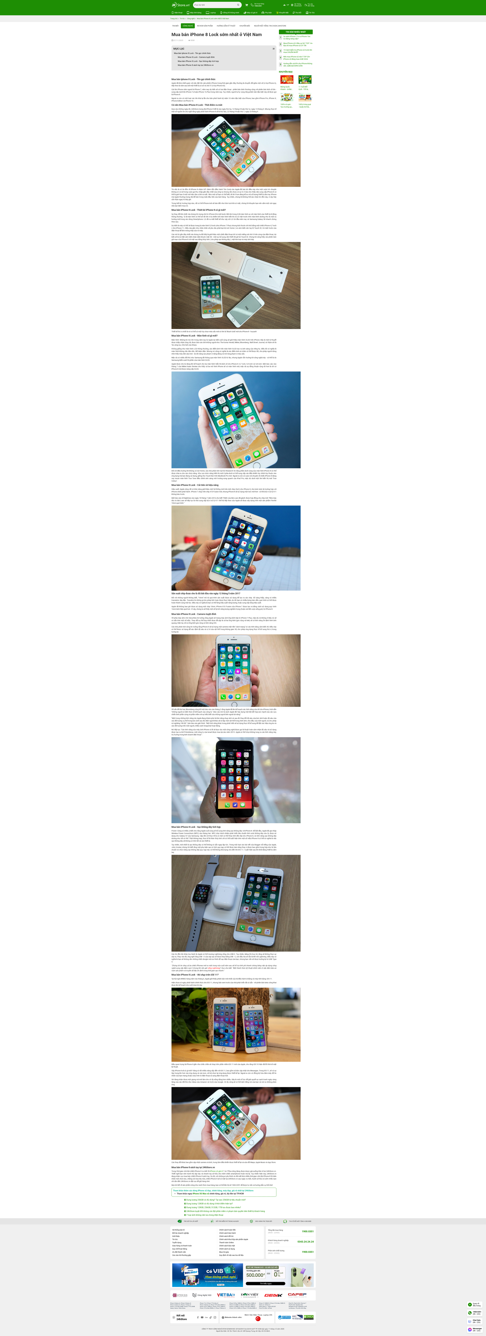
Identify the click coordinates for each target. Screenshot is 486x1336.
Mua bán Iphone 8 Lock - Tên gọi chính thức (192, 53)
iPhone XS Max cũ (201, 1193)
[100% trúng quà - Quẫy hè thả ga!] (305, 97)
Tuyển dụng (176, 1243)
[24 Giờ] (255, 1295)
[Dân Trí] (279, 1295)
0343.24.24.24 (306, 1241)
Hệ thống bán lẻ (178, 1230)
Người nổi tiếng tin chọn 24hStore (270, 26)
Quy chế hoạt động (179, 1249)
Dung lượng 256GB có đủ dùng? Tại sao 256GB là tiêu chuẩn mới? (216, 1200)
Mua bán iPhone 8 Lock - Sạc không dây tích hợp (198, 61)
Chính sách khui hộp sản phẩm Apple (233, 1239)
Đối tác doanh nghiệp (180, 1233)
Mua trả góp (224, 1252)
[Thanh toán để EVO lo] (278, 1275)
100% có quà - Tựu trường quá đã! (286, 105)
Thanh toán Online (226, 1243)
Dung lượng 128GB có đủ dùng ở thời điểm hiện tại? (209, 1203)
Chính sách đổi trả (226, 1236)
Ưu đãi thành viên (179, 1252)
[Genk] (207, 1295)
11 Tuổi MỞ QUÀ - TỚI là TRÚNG (303, 88)
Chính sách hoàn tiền (227, 1230)
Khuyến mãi (245, 26)
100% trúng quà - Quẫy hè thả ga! (305, 105)
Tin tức (175, 1239)
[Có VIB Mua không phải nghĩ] (207, 1275)
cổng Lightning (214, 968)
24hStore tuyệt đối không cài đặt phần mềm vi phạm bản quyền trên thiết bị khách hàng (225, 1211)
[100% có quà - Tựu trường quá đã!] (287, 97)
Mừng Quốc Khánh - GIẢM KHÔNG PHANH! (285, 88)
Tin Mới (175, 26)
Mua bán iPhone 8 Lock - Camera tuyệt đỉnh (196, 57)
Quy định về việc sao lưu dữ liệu (231, 1255)
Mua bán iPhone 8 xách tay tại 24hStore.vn (196, 65)
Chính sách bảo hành (227, 1233)
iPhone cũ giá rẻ (216, 1171)
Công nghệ (188, 26)
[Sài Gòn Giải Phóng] (302, 1295)
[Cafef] (231, 1295)
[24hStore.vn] (180, 5)
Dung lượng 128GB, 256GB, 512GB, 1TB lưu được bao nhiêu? (213, 1207)
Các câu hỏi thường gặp (181, 1255)
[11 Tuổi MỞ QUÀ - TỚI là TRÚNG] (305, 79)
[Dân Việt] (183, 1295)
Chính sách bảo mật (227, 1246)
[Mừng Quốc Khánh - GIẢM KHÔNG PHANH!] (287, 79)
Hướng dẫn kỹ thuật (226, 26)
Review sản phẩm (205, 26)
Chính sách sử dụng (227, 1249)
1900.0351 (308, 1231)
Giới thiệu (176, 1236)
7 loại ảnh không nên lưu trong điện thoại (204, 1215)
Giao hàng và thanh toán (182, 1246)
